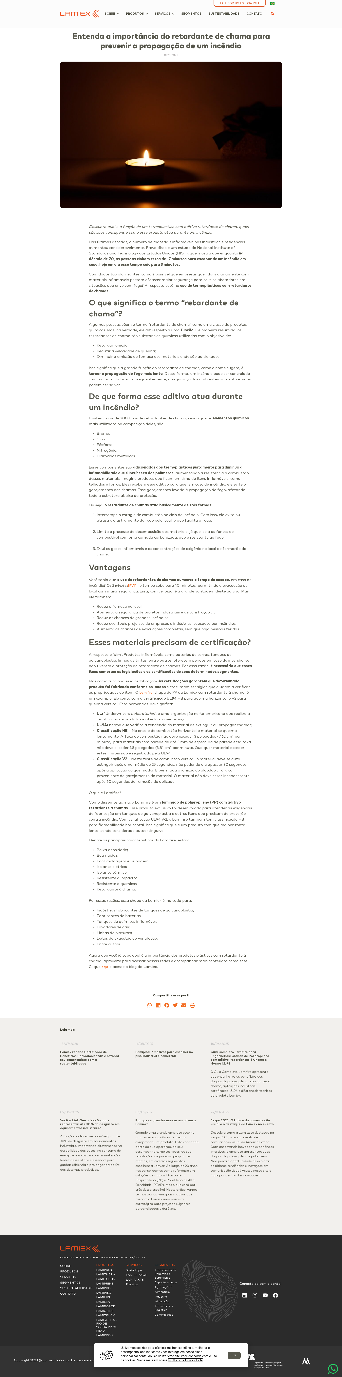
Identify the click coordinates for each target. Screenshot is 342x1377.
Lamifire (146, 692)
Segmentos (70, 1282)
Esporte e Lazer (166, 1282)
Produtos (69, 1271)
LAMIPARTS (135, 1279)
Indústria (161, 1296)
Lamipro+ (104, 1269)
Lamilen (103, 1301)
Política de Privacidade (185, 1360)
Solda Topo (134, 1270)
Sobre (65, 1266)
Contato (68, 1293)
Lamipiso (103, 1292)
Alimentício (162, 1291)
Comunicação (164, 1314)
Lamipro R (105, 1335)
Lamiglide (105, 1310)
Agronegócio (163, 1287)
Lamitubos (105, 1279)
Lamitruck (105, 1315)
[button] (273, 14)
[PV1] (132, 586)
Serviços (68, 1277)
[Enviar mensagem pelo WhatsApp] (333, 1368)
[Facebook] (275, 1295)
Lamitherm (105, 1274)
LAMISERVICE (136, 1274)
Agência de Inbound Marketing (269, 1365)
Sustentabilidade (76, 1288)
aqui (105, 967)
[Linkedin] (244, 1295)
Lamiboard (105, 1306)
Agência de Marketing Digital (268, 1363)
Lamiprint (105, 1283)
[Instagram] (255, 1295)
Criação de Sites (262, 1368)
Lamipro (103, 1288)
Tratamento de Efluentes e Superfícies (165, 1274)
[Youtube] (265, 1295)
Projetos (132, 1284)
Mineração (162, 1301)
